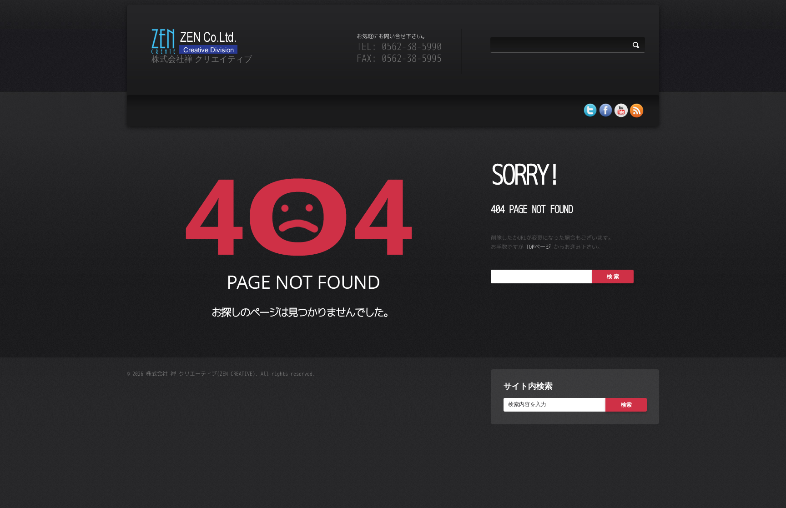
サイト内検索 (528, 386)
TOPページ (538, 247)
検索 (626, 404)
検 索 (613, 276)
